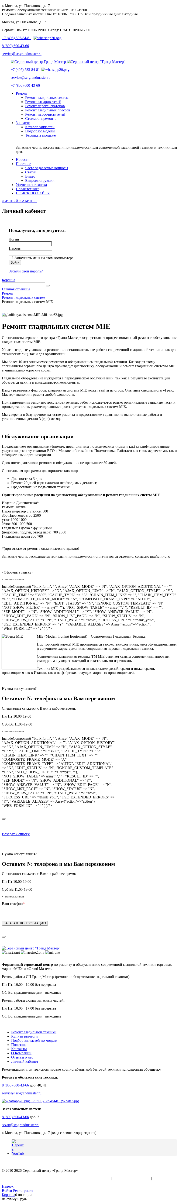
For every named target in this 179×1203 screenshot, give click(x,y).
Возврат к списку (16, 834)
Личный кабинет (24, 1061)
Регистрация (23, 1191)
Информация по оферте (131, 1178)
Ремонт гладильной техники (33, 1032)
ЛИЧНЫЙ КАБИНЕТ (19, 201)
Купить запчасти (24, 1036)
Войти (7, 1191)
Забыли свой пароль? (26, 271)
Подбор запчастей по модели (34, 1040)
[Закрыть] (4, 819)
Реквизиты (161, 1178)
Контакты (19, 1049)
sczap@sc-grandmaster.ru (20, 1125)
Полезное (18, 1045)
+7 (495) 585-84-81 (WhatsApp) (54, 1101)
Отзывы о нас (22, 1057)
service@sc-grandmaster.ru (21, 54)
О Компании (21, 1053)
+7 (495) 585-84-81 (16, 38)
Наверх (8, 1186)
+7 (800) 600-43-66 (25, 85)
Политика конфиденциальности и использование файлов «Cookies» (56, 1178)
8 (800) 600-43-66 (15, 46)
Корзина (8, 280)
